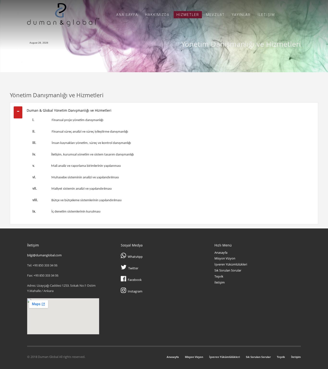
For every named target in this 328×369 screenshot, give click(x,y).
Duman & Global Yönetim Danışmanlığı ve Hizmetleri (69, 110)
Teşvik (218, 276)
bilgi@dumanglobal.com (44, 255)
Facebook (135, 280)
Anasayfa (220, 252)
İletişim (219, 282)
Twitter (133, 268)
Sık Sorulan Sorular (227, 270)
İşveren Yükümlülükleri (230, 264)
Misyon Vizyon (224, 258)
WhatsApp (135, 256)
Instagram (135, 291)
